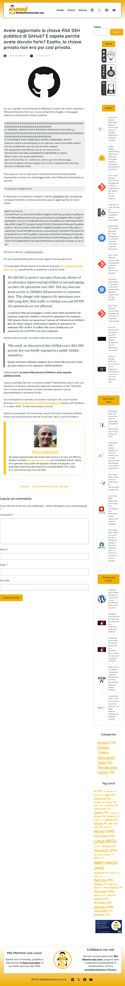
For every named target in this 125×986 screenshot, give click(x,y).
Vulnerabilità (103, 910)
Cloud (111, 802)
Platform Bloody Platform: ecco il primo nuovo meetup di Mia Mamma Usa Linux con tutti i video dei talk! (113, 369)
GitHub (54, 486)
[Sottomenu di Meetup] (88, 10)
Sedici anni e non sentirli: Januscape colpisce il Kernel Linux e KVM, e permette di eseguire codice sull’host (113, 678)
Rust (98, 887)
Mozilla (99, 858)
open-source (106, 865)
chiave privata (40, 486)
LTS (97, 846)
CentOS (99, 802)
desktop (116, 813)
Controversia (102, 808)
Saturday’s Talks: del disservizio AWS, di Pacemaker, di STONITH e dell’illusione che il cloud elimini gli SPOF (113, 424)
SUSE (111, 895)
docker (100, 816)
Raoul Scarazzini (45, 452)
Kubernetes (104, 836)
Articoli (108, 108)
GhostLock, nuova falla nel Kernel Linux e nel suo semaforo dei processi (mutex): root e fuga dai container (113, 649)
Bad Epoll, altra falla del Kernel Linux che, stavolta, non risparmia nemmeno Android (113, 623)
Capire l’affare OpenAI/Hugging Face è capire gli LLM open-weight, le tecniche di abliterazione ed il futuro (113, 157)
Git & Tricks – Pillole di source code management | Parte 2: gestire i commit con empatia (113, 264)
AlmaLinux (110, 791)
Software (100, 895)
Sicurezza (104, 891)
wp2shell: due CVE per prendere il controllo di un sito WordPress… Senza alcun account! (113, 599)
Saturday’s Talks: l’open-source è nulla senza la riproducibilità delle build (113, 482)
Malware (109, 846)
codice (98, 805)
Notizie (24, 486)
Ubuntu (104, 907)
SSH (66, 486)
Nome (4, 549)
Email (4, 565)
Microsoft (105, 850)
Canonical (102, 798)
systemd (101, 898)
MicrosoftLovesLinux (104, 854)
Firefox (99, 820)
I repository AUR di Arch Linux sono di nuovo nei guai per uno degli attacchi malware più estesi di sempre (113, 707)
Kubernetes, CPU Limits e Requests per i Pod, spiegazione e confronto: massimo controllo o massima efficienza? (113, 237)
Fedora (113, 816)
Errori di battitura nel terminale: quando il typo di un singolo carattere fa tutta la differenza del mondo (113, 338)
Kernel (104, 831)
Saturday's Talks (106, 760)
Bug (110, 794)
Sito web (4, 580)
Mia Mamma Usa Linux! (38, 460)
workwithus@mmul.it (95, 969)
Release (100, 884)
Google (101, 823)
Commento (7, 515)
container (111, 805)
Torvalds (103, 902)
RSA (61, 486)
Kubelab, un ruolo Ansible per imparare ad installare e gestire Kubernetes (113, 212)
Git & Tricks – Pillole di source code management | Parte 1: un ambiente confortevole (113, 313)
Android (99, 795)
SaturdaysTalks (113, 887)
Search (116, 32)
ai (98, 790)
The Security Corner (108, 579)
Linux (105, 841)
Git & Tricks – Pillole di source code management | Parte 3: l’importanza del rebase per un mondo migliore (113, 187)
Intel (98, 827)
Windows (102, 914)
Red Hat (104, 880)
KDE (108, 827)
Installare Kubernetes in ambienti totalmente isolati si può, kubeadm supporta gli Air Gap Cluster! (113, 289)
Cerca (97, 27)
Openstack (101, 872)
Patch (98, 876)
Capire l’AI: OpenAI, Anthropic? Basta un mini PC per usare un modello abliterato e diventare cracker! (113, 128)
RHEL (113, 884)
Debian (101, 812)
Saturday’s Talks (108, 400)
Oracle (114, 873)
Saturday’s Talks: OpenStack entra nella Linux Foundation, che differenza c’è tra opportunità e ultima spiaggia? (113, 510)
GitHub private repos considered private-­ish (36, 403)
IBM (113, 823)
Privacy (112, 969)
